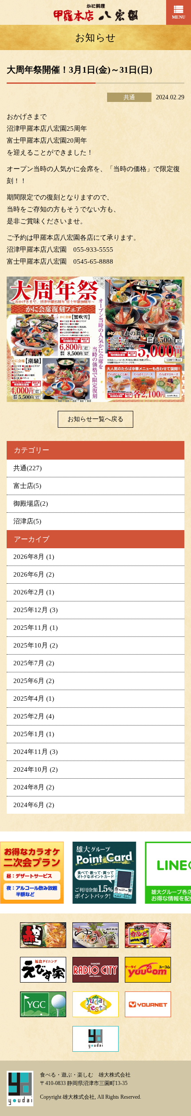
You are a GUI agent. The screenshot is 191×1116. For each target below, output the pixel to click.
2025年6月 (33, 680)
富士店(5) (27, 485)
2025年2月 (33, 716)
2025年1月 (33, 733)
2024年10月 (35, 769)
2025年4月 (33, 698)
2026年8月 (33, 556)
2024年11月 (35, 751)
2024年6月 (33, 804)
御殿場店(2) (30, 503)
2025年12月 (35, 609)
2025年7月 (33, 663)
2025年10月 (35, 645)
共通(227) (27, 468)
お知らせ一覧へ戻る (95, 419)
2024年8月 (33, 787)
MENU (178, 17)
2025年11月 (35, 627)
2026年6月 (33, 574)
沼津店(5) (27, 521)
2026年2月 (33, 592)
